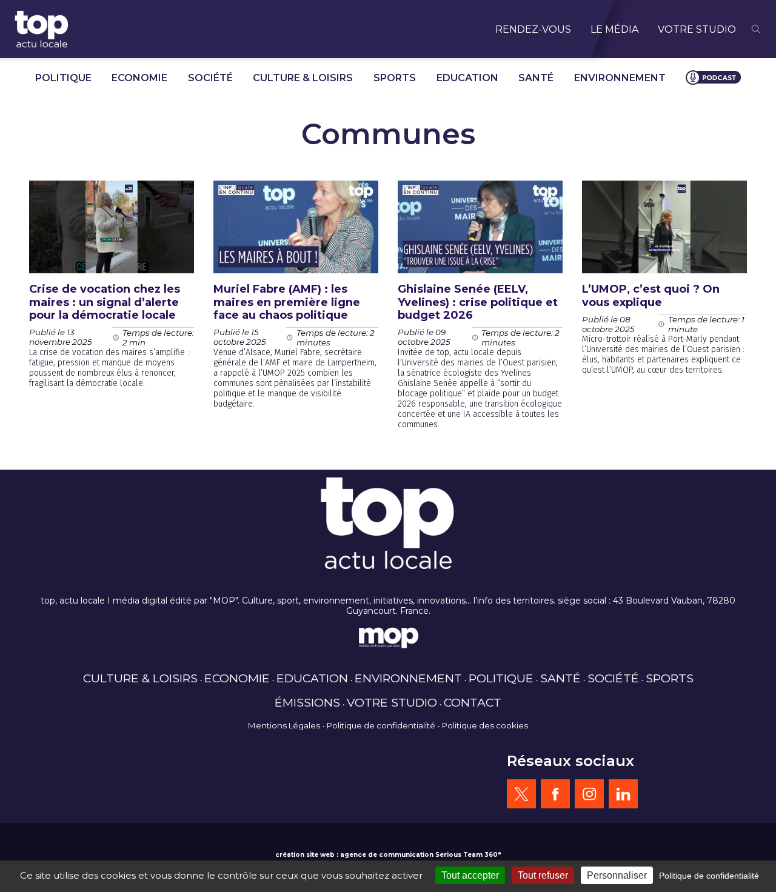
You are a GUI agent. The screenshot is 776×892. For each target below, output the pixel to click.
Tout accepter (470, 875)
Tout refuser (543, 875)
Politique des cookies (485, 725)
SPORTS (394, 78)
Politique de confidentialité (381, 725)
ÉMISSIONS (307, 702)
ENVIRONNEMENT (620, 78)
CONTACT (472, 702)
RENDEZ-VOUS (533, 29)
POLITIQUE (63, 78)
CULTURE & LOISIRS (303, 78)
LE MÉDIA (614, 29)
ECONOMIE (139, 78)
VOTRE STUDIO (697, 29)
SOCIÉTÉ (210, 78)
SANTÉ (536, 78)
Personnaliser (617, 875)
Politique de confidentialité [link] (709, 875)
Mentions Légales (284, 725)
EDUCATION (467, 78)
